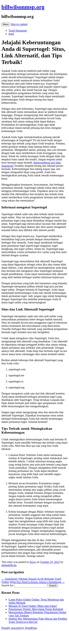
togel (11, 33)
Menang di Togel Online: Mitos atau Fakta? (32, 605)
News (32, 561)
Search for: (7, 585)
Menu (5, 24)
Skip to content (19, 24)
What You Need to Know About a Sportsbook (37, 582)
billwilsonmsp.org (22, 7)
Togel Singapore (17, 30)
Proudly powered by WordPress (19, 627)
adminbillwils (8, 565)
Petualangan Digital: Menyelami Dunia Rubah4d (35, 609)
